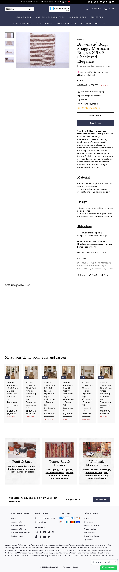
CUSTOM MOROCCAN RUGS (50, 17)
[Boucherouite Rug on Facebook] (40, 532)
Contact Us (89, 522)
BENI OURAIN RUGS (23, 23)
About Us (88, 518)
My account (89, 539)
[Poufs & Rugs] (22, 450)
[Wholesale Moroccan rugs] (97, 450)
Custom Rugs (17, 536)
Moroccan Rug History (20, 532)
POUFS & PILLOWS (66, 23)
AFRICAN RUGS (45, 23)
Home (79, 40)
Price (80, 80)
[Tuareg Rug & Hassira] (59, 450)
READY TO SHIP (23, 17)
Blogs (13, 518)
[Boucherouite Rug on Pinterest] (53, 532)
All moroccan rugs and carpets (44, 357)
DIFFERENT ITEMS (89, 23)
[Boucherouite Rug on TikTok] (36, 536)
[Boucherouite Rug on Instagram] (36, 532)
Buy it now (96, 123)
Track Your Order (91, 536)
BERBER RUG (97, 17)
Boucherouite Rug (85, 66)
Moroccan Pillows (18, 529)
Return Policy (90, 532)
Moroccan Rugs (18, 522)
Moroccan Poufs (18, 525)
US (104, 23)
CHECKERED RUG (77, 17)
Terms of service (91, 525)
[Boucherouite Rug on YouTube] (44, 532)
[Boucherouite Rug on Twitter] (49, 532)
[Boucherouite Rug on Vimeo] (49, 536)
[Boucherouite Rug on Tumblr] (40, 536)
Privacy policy (90, 529)
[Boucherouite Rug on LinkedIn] (44, 536)
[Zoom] (42, 50)
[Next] (9, 66)
